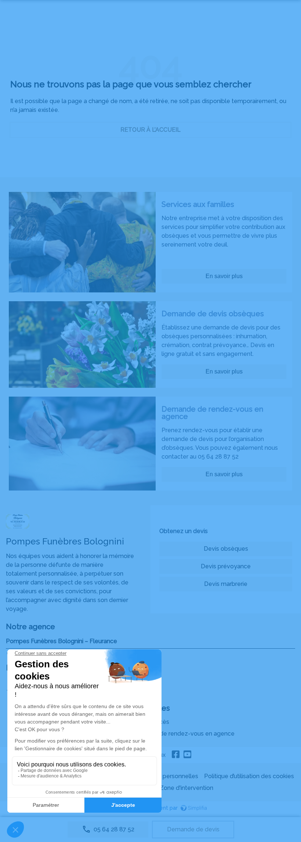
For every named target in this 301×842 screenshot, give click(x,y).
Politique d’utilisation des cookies (249, 776)
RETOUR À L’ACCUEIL (150, 129)
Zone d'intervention (186, 787)
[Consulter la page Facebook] (175, 755)
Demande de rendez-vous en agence (183, 733)
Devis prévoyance (226, 566)
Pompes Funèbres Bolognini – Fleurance (61, 641)
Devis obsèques (226, 548)
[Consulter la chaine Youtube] (187, 755)
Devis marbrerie (225, 583)
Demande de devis (193, 829)
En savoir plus (224, 276)
